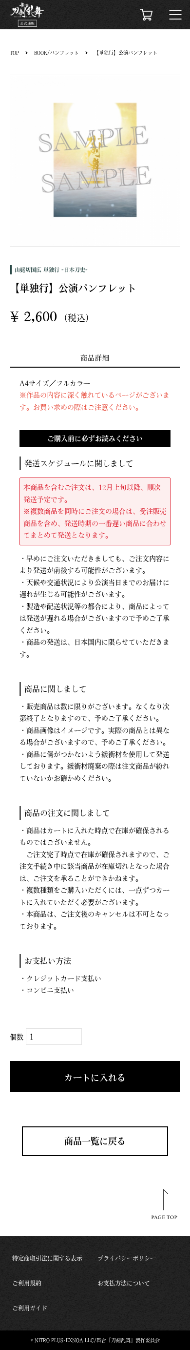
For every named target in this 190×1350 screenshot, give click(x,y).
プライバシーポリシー (126, 1258)
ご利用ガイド (29, 1308)
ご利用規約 (26, 1283)
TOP (14, 52)
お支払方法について (123, 1283)
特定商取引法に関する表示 (47, 1258)
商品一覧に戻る (95, 1141)
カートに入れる (95, 1077)
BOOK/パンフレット (56, 52)
